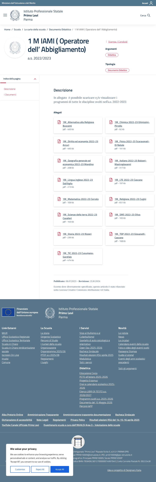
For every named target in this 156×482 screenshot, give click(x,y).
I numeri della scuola (51, 344)
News (121, 337)
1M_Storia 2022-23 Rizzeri (77, 234)
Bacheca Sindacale (89, 351)
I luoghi (44, 362)
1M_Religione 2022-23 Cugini (130, 199)
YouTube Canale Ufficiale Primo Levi (20, 425)
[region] (39, 460)
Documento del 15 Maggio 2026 (96, 402)
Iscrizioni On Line (10, 355)
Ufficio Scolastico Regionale (16, 337)
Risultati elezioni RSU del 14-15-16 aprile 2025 (114, 420)
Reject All (40, 469)
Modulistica (85, 358)
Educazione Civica (88, 373)
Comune (6, 362)
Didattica (112, 54)
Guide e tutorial (126, 355)
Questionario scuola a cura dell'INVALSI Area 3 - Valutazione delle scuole (82, 425)
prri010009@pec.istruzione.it (119, 454)
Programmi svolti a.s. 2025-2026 (96, 399)
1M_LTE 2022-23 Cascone (128, 180)
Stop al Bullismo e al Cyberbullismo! (90, 335)
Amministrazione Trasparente (43, 414)
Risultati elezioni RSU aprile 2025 (96, 355)
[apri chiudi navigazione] (5, 15)
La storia (45, 333)
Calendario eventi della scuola (133, 344)
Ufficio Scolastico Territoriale (16, 340)
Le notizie (123, 333)
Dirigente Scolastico (51, 337)
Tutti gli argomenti (127, 368)
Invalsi (5, 358)
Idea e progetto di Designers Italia (124, 470)
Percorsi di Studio (49, 340)
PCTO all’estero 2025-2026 (94, 377)
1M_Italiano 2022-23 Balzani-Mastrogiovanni (131, 162)
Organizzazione (48, 347)
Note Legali (42, 420)
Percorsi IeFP (86, 406)
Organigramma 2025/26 (53, 351)
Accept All (59, 469)
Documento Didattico (117, 70)
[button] (19, 79)
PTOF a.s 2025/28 (50, 355)
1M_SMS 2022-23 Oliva (127, 214)
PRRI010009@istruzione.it (88, 454)
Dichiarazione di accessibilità (17, 420)
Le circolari (123, 340)
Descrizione (9, 89)
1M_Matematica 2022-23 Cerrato (81, 199)
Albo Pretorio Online (12, 414)
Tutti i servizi (86, 362)
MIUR (4, 333)
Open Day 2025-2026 (91, 347)
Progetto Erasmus (89, 380)
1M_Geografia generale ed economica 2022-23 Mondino (78, 162)
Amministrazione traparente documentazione (87, 414)
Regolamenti (47, 358)
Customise (20, 469)
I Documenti (10, 94)
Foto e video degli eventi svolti (133, 347)
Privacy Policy (78, 420)
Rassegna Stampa (127, 351)
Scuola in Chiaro (10, 344)
